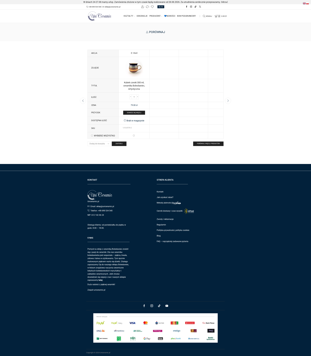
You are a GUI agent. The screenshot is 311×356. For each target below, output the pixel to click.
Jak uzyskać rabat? (165, 197)
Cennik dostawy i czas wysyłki (170, 211)
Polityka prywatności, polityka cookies (173, 230)
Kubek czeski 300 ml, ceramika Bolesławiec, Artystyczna (134, 85)
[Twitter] (200, 7)
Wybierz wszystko (104, 135)
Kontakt (160, 192)
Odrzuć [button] (224, 2)
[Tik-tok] (159, 305)
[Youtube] (166, 305)
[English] (304, 3)
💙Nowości (169, 16)
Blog (159, 236)
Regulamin (161, 225)
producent (155, 16)
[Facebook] (187, 7)
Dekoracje (142, 16)
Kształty (128, 16)
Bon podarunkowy (186, 16)
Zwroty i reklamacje (165, 219)
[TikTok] (195, 7)
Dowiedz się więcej (134, 112)
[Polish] (307, 3)
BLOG (161, 7)
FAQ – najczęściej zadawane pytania (172, 241)
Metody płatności (164, 203)
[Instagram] (191, 7)
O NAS (90, 238)
